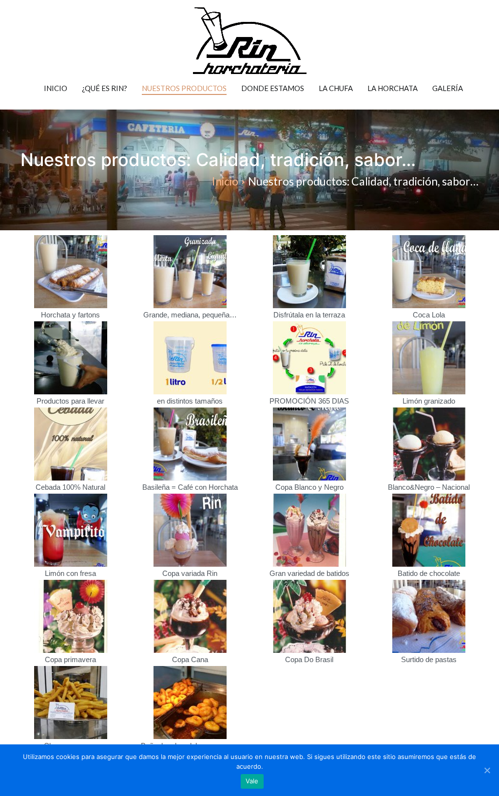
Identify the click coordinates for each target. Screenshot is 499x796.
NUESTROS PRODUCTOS (184, 88)
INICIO (55, 88)
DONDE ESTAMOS (272, 88)
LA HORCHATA (392, 88)
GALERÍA (447, 88)
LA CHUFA (336, 88)
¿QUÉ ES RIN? (104, 88)
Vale (252, 781)
